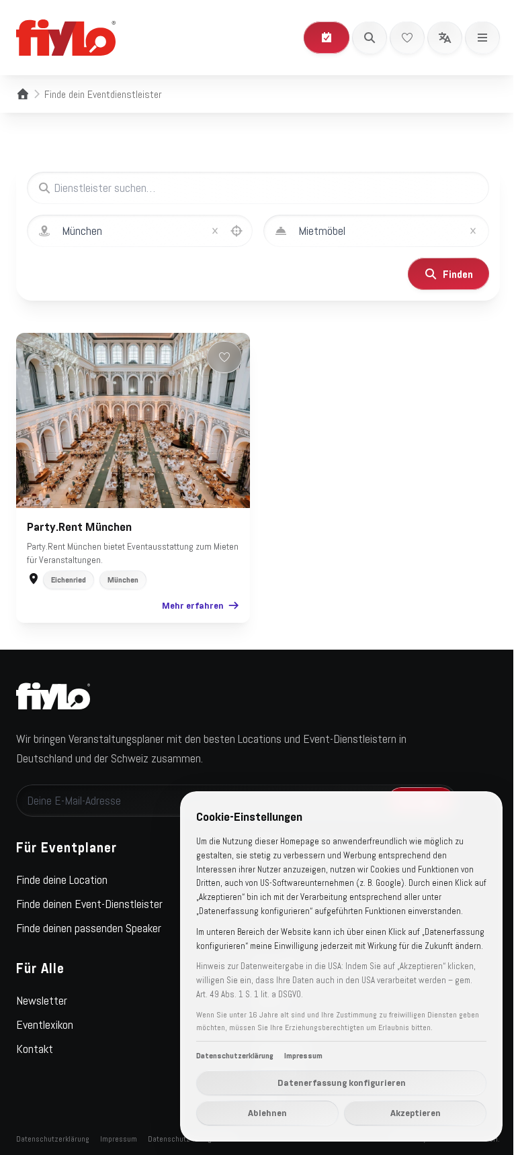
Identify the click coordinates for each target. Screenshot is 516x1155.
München (123, 580)
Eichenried (68, 580)
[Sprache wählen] (444, 37)
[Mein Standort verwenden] (236, 231)
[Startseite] (23, 94)
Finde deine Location (62, 880)
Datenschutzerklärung (52, 1139)
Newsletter (41, 1001)
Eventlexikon (44, 1025)
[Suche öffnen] (369, 37)
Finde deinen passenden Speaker (88, 928)
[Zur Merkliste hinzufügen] (224, 357)
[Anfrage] (326, 37)
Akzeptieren (415, 1112)
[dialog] (341, 966)
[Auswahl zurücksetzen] (215, 231)
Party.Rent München (79, 527)
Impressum (118, 1139)
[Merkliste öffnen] (407, 37)
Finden (458, 273)
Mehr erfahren (193, 605)
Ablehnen (267, 1112)
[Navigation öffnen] (482, 37)
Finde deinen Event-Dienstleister (89, 904)
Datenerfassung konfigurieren (341, 1082)
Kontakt (34, 1049)
